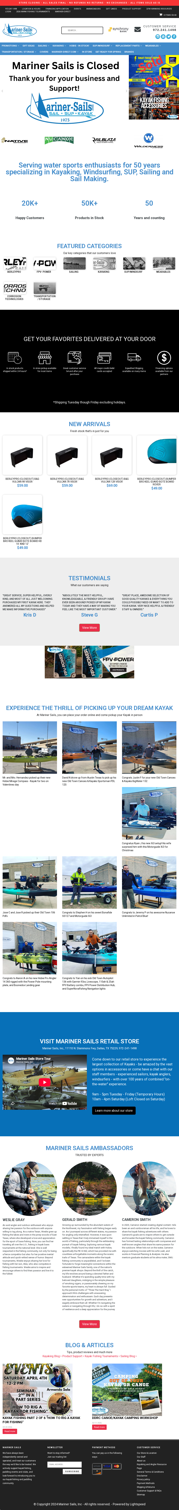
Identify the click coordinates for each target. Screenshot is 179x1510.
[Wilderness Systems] (59, 140)
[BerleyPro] (15, 263)
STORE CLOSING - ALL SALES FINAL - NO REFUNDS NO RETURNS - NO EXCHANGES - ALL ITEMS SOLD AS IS (89, 3)
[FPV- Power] (45, 263)
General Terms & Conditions (150, 1472)
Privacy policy (143, 1479)
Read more (10, 1431)
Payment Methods (146, 1483)
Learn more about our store (114, 1110)
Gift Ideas (28, 45)
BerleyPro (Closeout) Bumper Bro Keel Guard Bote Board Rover (156, 481)
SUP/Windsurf (101, 45)
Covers (44, 51)
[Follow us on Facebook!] (174, 36)
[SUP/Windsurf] (134, 263)
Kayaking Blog (51, 1356)
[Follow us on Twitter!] (168, 36)
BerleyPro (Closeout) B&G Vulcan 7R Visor (67, 480)
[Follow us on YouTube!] (163, 36)
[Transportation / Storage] (45, 288)
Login (8, 11)
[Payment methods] (97, 1466)
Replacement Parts (127, 45)
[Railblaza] (14, 140)
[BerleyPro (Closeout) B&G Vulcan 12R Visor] (112, 455)
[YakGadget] (104, 140)
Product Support (131, 9)
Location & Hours (31, 9)
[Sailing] (74, 263)
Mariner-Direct (63, 11)
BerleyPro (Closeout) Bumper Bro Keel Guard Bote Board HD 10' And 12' (22, 541)
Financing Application (57, 9)
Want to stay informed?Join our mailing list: (58, 1455)
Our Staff (141, 1457)
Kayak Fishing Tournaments (102, 1356)
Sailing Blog (128, 1356)
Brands (129, 51)
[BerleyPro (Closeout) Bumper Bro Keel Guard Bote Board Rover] (156, 455)
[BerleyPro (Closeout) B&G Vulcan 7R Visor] (67, 455)
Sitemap (141, 1494)
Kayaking (58, 45)
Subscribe (72, 1471)
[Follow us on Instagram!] (157, 36)
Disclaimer (142, 1476)
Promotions (9, 45)
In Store (87, 51)
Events (77, 9)
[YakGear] (148, 140)
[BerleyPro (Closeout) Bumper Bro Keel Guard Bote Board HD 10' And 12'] (22, 514)
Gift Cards (111, 9)
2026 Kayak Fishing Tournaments (33, 11)
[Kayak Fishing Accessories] (154, 103)
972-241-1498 (11, 9)
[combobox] (82, 30)
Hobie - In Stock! (79, 45)
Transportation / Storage (18, 51)
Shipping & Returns (146, 1487)
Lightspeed (137, 1504)
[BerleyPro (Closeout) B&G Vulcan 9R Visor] (22, 455)
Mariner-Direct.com (64, 51)
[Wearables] (164, 263)
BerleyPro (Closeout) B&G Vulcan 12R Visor (112, 480)
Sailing (42, 45)
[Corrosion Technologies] (15, 288)
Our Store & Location (147, 1453)
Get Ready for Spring (108, 51)
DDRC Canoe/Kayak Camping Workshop (125, 1418)
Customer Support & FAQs (149, 1491)
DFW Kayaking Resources (159, 9)
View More (89, 627)
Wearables (152, 45)
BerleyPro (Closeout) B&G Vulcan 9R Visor (22, 480)
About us (141, 1461)
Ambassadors (93, 9)
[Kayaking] (104, 263)
